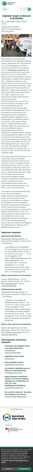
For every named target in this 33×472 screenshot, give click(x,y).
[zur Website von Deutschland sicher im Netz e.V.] (15, 417)
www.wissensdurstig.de (13, 373)
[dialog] (16, 460)
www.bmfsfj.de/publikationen (16, 396)
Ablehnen (8, 468)
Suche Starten (30, 9)
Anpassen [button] (4, 465)
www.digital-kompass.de (14, 388)
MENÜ (5, 9)
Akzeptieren (23, 468)
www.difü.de (9, 359)
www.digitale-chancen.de (14, 365)
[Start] (15, 4)
